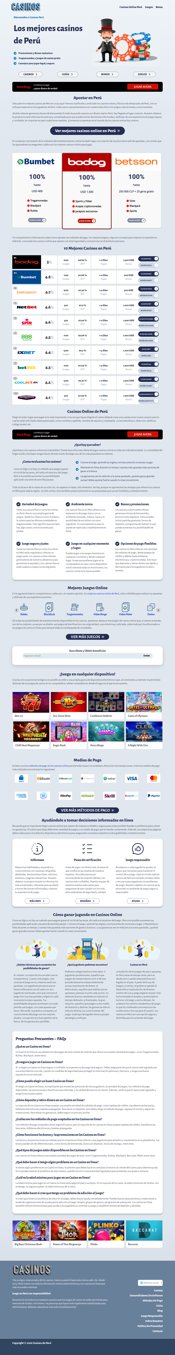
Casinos (158, 1290)
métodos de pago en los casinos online (49, 765)
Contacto (158, 1331)
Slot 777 (19, 715)
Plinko (94, 1244)
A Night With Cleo (138, 745)
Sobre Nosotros (154, 1321)
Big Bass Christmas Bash (28, 1244)
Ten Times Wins (62, 715)
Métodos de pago (153, 1300)
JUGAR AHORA (142, 86)
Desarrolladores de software (146, 1295)
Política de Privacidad (150, 1326)
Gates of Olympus (138, 715)
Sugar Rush (59, 745)
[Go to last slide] (16, 610)
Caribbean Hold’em (101, 715)
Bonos (159, 7)
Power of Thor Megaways (67, 1244)
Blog (160, 1310)
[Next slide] (158, 610)
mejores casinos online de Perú (103, 593)
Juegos (149, 7)
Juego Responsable (152, 1315)
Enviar (147, 656)
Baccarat (133, 1244)
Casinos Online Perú (130, 7)
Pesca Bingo (97, 745)
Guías (159, 1305)
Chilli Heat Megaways (27, 745)
